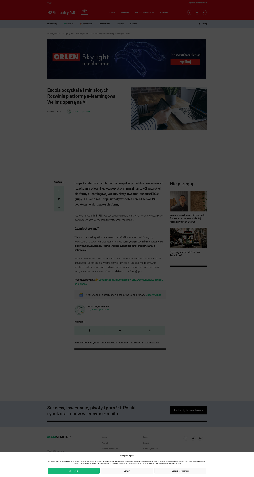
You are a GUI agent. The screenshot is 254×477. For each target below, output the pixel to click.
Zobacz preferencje (180, 471)
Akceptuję (73, 471)
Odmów (127, 471)
